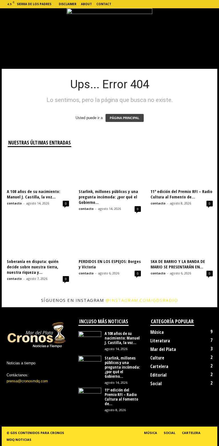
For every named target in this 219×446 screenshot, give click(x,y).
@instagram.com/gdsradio (142, 300)
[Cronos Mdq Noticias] (109, 32)
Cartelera (159, 366)
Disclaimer (67, 4)
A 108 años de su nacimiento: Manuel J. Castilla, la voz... (33, 194)
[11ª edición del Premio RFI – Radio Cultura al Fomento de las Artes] (182, 169)
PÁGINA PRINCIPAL (124, 118)
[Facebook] (177, 4)
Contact (103, 4)
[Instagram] (186, 4)
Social (156, 383)
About (86, 4)
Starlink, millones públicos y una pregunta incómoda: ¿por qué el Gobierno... (108, 196)
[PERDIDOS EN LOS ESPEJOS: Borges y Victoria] (110, 239)
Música (157, 332)
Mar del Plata (163, 349)
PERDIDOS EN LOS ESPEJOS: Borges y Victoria (110, 264)
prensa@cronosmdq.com (27, 381)
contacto (14, 203)
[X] (195, 4)
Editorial (158, 375)
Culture (157, 358)
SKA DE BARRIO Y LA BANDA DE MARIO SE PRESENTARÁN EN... (178, 264)
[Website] (204, 4)
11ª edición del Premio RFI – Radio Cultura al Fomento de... (181, 194)
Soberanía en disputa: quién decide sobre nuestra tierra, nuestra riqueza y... (32, 266)
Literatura (160, 340)
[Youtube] (213, 4)
